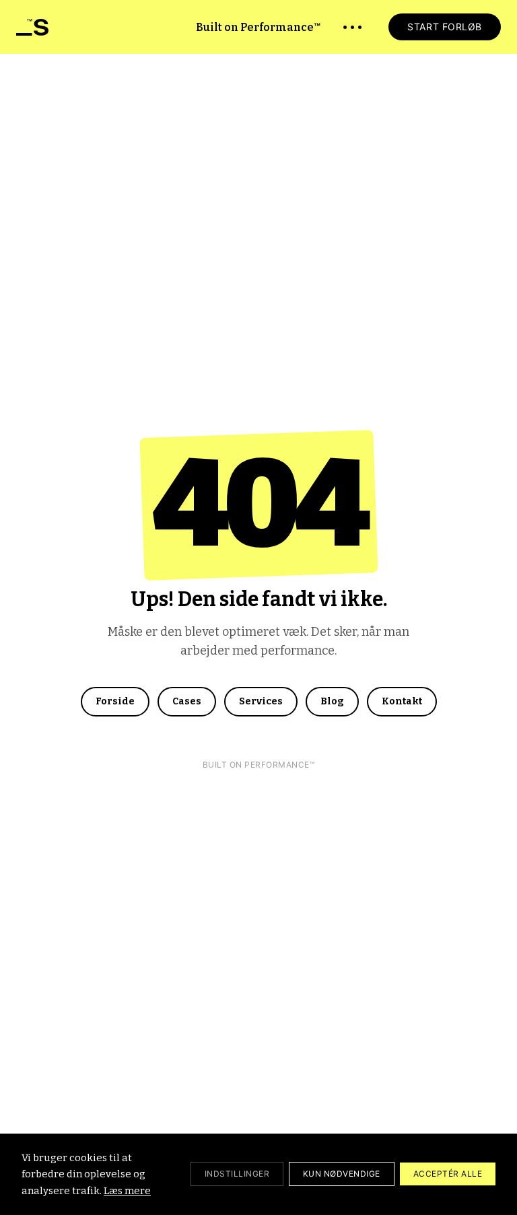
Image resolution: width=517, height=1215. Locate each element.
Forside (115, 701)
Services (261, 701)
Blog (332, 701)
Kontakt (402, 701)
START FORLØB (444, 26)
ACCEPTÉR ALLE (447, 1174)
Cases (186, 701)
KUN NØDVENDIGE (341, 1174)
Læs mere (127, 1191)
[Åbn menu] (352, 27)
